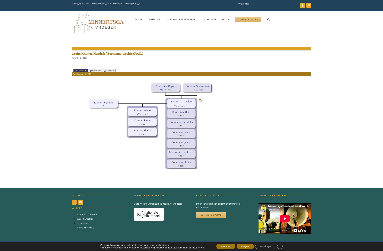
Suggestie (110, 70)
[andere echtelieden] (200, 100)
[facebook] (302, 5)
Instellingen (266, 246)
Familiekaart (81, 70)
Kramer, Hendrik (103, 102)
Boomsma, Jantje (181, 132)
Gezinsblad (96, 70)
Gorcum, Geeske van (197, 86)
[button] (268, 19)
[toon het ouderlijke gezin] (187, 106)
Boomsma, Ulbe (181, 112)
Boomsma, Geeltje (181, 101)
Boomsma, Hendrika (181, 122)
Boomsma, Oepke (165, 86)
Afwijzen (245, 246)
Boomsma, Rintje (181, 162)
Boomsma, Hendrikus (181, 152)
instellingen (198, 247)
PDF (89, 74)
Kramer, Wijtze (142, 110)
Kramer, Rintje (142, 120)
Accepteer (226, 246)
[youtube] (308, 5)
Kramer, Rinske (142, 130)
